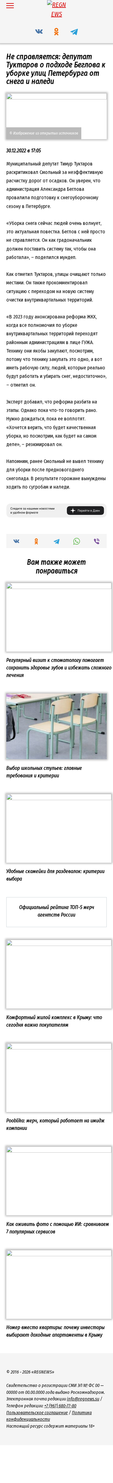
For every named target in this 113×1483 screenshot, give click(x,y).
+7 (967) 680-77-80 (60, 1406)
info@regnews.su (83, 1399)
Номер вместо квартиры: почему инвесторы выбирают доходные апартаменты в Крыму (55, 1331)
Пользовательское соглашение (37, 1412)
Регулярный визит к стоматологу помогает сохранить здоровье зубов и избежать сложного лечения (58, 667)
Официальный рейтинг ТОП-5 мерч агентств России (56, 911)
